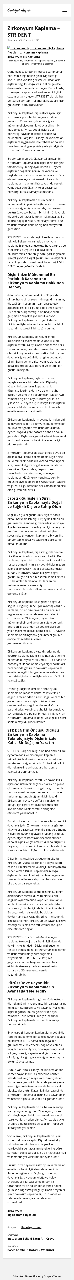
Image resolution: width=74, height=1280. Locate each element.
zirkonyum (14, 1211)
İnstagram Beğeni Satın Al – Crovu (30, 1238)
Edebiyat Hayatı (18, 10)
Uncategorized (31, 1227)
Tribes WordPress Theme (26, 1276)
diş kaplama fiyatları (21, 1215)
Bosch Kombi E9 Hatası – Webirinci (30, 1250)
